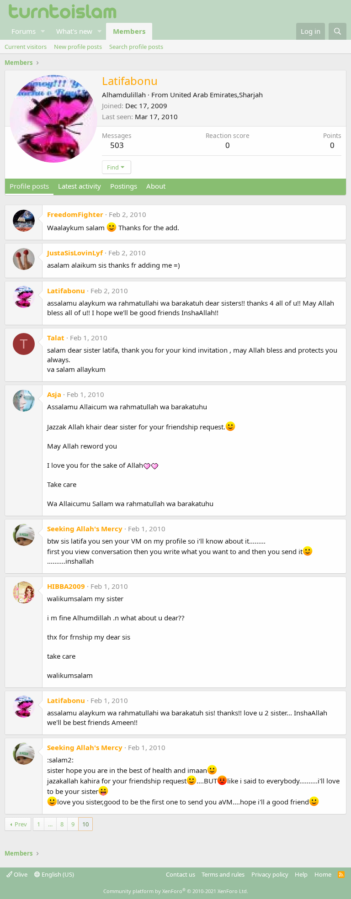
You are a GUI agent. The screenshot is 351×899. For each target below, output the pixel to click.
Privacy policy (269, 874)
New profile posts (78, 46)
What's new (74, 31)
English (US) (57, 874)
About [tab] (155, 185)
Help (301, 874)
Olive (19, 874)
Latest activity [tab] (79, 185)
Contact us (180, 874)
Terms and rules (223, 874)
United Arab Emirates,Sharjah (216, 94)
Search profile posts (136, 46)
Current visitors (26, 46)
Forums (23, 31)
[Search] (337, 31)
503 (117, 145)
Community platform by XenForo (175, 891)
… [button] (50, 824)
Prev (21, 824)
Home (322, 874)
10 (85, 824)
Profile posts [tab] (29, 185)
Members (129, 31)
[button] (43, 31)
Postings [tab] (123, 185)
